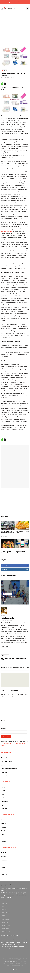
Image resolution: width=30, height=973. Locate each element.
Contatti (3, 915)
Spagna (3, 823)
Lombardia (4, 874)
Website (3, 728)
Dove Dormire (5, 928)
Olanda (3, 831)
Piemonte (4, 860)
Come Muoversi (5, 931)
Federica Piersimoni (9, 961)
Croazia (3, 838)
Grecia (3, 820)
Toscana (3, 856)
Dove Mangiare (5, 925)
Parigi (3, 794)
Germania (4, 841)
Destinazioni (4, 922)
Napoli (3, 805)
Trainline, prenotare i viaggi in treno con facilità (20, 551)
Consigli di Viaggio (6, 761)
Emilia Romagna (6, 853)
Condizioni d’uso (5, 912)
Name (3, 713)
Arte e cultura (5, 758)
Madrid (3, 798)
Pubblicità (3, 909)
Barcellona (4, 808)
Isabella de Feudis (7, 618)
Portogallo (4, 827)
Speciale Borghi (6, 765)
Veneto (3, 871)
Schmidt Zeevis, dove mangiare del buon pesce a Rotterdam (7, 533)
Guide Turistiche (5, 919)
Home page (4, 903)
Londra (3, 790)
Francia (3, 834)
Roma (3, 787)
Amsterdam (4, 801)
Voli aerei (4, 776)
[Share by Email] (5, 83)
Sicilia (3, 867)
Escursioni (4, 772)
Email (3, 721)
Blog (2, 906)
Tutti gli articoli (6, 646)
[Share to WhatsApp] (2, 83)
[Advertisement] (15, 28)
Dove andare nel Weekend (9, 768)
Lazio (2, 863)
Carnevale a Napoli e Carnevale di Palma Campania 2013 (6, 551)
